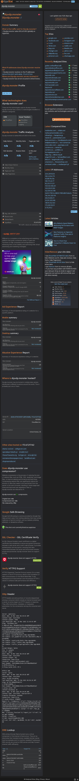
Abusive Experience (15, 352)
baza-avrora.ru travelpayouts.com (58, 140)
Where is (19, 378)
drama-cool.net (8, 449)
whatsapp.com (69, 56)
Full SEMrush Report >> (34, 300)
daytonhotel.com (51, 95)
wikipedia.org (52, 54)
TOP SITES (21, 1)
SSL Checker (20, 537)
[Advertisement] (21, 51)
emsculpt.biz (32, 455)
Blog (37, 779)
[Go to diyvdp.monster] (21, 18)
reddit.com (68, 46)
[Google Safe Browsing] (3, 527)
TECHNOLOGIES (67, 1)
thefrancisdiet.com (51, 85)
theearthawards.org (10, 455)
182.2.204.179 (50, 176)
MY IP (73, 1)
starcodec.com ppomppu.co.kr (56, 145)
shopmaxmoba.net (9, 461)
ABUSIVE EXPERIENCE (57, 1)
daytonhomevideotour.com (54, 97)
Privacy (42, 779)
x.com (50, 43)
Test (39, 587)
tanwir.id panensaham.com (55, 138)
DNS (8, 730)
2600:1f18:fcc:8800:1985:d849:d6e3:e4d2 (60, 193)
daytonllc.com (50, 75)
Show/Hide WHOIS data (57, 262)
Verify (13, 568)
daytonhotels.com (51, 83)
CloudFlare (8, 120)
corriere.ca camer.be (53, 147)
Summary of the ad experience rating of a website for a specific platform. (20, 312)
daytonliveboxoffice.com (53, 68)
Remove (52, 267)
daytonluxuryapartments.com (55, 73)
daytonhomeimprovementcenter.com (58, 100)
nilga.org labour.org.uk (53, 155)
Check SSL (37, 560)
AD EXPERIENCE (47, 1)
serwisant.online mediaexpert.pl (57, 164)
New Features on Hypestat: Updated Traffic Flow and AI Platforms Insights (63, 234)
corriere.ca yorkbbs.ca (54, 150)
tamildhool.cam (29, 458)
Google (13, 512)
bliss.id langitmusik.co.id (54, 160)
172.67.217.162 (27, 74)
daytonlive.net (50, 92)
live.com (67, 54)
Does (15, 470)
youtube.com (68, 38)
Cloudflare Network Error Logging (23, 122)
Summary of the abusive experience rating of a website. (20, 357)
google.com (52, 38)
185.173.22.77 (49, 181)
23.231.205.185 (50, 200)
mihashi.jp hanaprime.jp (54, 135)
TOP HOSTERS (39, 1)
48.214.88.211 (50, 198)
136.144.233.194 (50, 196)
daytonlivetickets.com (53, 80)
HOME (17, 1)
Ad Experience (13, 306)
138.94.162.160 (50, 203)
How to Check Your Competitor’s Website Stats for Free (65, 243)
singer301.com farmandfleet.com (57, 157)
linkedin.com (68, 48)
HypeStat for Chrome (62, 120)
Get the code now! (61, 284)
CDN (5, 117)
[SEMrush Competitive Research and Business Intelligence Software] (11, 234)
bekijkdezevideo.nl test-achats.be (57, 143)
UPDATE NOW (61, 19)
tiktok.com (52, 46)
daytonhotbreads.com (53, 78)
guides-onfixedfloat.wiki (53, 66)
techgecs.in (22, 455)
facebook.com (53, 41)
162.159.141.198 (50, 191)
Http (8, 594)
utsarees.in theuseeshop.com (56, 162)
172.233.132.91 (50, 205)
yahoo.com (68, 51)
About (48, 779)
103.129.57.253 (50, 188)
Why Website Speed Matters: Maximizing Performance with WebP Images (64, 225)
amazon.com (68, 43)
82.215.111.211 (50, 184)
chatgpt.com (53, 51)
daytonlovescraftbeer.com (54, 90)
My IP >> (74, 211)
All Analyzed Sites (29, 779)
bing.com (51, 48)
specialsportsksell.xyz (10, 452)
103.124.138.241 (50, 186)
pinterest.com (53, 56)
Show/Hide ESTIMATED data (59, 256)
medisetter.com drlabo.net (55, 131)
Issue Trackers (24, 117)
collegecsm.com (20, 449)
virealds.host (23, 452)
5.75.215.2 (48, 208)
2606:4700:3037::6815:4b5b (12, 74)
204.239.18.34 (50, 174)
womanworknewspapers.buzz (13, 458)
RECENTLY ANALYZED (30, 1)
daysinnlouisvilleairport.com (54, 71)
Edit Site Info (7, 93)
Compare (34, 6)
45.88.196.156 (49, 179)
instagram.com (69, 41)
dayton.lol (48, 87)
